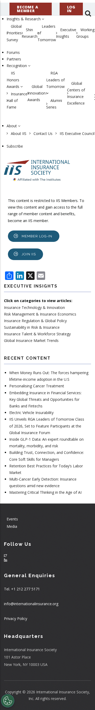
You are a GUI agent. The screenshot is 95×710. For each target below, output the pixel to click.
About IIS (18, 133)
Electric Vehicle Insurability (31, 412)
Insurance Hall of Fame (17, 100)
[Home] (37, 167)
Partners (14, 59)
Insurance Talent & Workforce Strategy (37, 333)
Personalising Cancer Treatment (36, 385)
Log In (71, 8)
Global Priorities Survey (14, 33)
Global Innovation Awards (36, 93)
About (12, 125)
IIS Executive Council (77, 133)
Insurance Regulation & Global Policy (35, 320)
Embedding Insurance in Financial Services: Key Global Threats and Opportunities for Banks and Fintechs (45, 399)
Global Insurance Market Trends (31, 340)
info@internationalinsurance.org (31, 603)
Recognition (17, 65)
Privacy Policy (15, 618)
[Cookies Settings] (7, 700)
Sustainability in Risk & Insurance (32, 327)
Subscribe (15, 146)
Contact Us (43, 133)
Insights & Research (24, 18)
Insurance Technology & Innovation (34, 307)
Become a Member (27, 8)
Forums (13, 52)
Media (12, 526)
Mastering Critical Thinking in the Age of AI (45, 492)
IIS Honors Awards (13, 79)
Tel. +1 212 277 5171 (22, 588)
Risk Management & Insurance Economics (40, 314)
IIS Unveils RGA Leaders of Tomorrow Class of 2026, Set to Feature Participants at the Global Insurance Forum (46, 426)
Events (12, 518)
